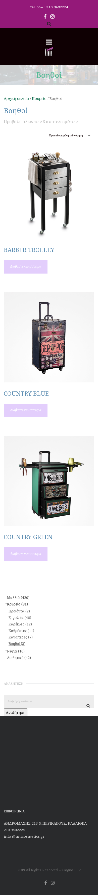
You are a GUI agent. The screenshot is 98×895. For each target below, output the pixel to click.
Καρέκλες (20, 624)
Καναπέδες (21, 637)
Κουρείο (39, 98)
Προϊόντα (19, 611)
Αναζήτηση (15, 712)
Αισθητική (19, 657)
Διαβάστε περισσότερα (25, 266)
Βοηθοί (17, 643)
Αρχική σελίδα (16, 98)
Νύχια (16, 651)
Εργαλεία (20, 617)
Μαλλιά (18, 597)
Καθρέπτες (21, 630)
